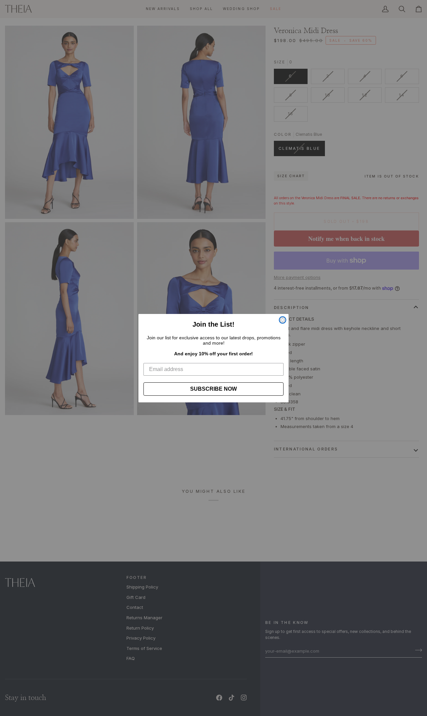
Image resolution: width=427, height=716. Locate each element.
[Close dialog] (282, 320)
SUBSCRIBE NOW (213, 389)
